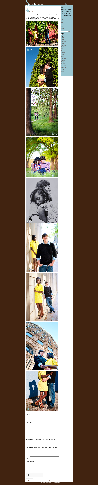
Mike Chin (57, 451)
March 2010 (63, 49)
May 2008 (62, 62)
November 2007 (63, 66)
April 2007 (62, 70)
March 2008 (63, 63)
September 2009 (63, 53)
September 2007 (63, 67)
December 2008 (63, 57)
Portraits (37, 11)
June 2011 (62, 43)
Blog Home (62, 22)
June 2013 (62, 37)
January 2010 (63, 50)
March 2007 (63, 71)
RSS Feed (63, 34)
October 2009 (63, 52)
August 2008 (63, 60)
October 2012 (63, 38)
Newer (56, 480)
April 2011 (62, 44)
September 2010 (63, 46)
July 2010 (62, 47)
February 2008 (63, 64)
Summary (29, 480)
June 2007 (62, 69)
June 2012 (62, 39)
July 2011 (62, 42)
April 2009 (62, 56)
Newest (52, 480)
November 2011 (63, 41)
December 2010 (63, 45)
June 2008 (62, 61)
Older (54, 480)
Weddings (33, 11)
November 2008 (63, 58)
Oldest (59, 480)
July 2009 (62, 54)
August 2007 (63, 68)
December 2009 (63, 51)
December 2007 (63, 65)
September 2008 (63, 59)
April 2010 (62, 48)
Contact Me (62, 19)
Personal (62, 26)
